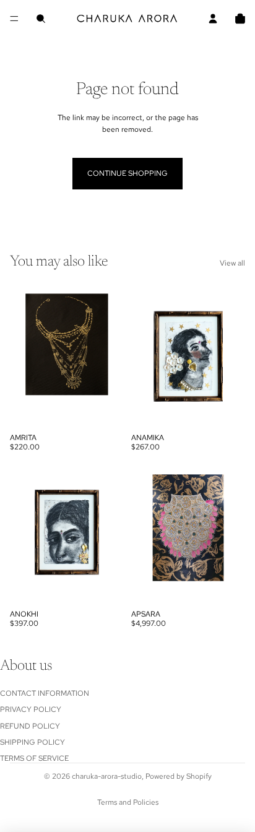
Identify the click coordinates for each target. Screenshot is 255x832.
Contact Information (44, 693)
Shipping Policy (32, 742)
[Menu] (14, 18)
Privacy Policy (30, 709)
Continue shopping (127, 173)
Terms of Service (34, 758)
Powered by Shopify (178, 776)
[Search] (40, 18)
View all (232, 263)
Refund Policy (30, 725)
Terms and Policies (127, 802)
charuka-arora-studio (107, 776)
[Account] (213, 18)
